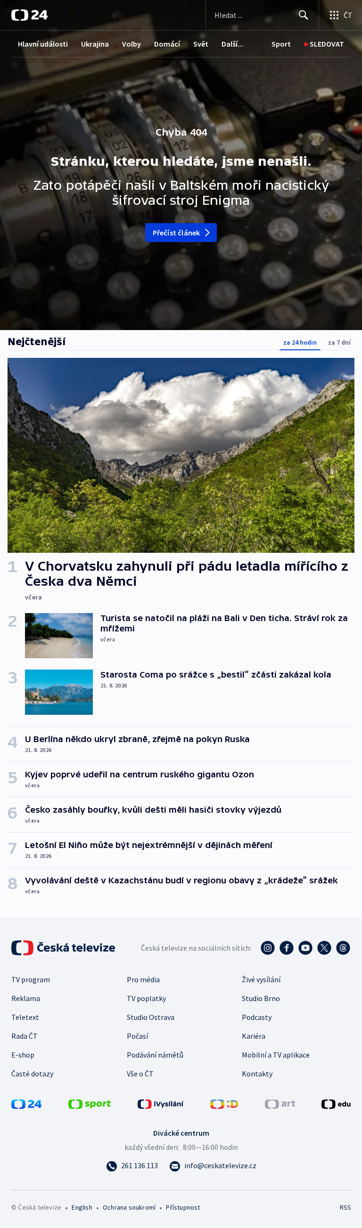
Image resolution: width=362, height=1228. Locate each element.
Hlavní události (43, 43)
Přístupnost (183, 1207)
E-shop (22, 1054)
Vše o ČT (140, 1073)
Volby (131, 43)
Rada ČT (24, 1036)
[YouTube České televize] (305, 947)
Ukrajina (95, 43)
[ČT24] (29, 15)
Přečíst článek (176, 232)
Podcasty (257, 1017)
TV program (30, 979)
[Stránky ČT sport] (89, 1103)
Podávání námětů (155, 1054)
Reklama (25, 998)
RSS (345, 1207)
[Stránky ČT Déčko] (224, 1103)
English (82, 1207)
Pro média (143, 979)
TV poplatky (146, 998)
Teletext (25, 1017)
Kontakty (257, 1073)
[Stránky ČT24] (26, 1103)
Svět (200, 43)
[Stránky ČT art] (280, 1103)
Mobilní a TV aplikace (276, 1054)
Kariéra (253, 1036)
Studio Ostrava (150, 1017)
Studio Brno (261, 998)
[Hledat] (303, 15)
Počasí (137, 1036)
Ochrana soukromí (129, 1207)
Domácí (167, 43)
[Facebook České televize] (286, 947)
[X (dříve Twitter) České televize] (324, 947)
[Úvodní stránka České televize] (64, 947)
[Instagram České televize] (267, 947)
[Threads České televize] (343, 947)
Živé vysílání (261, 979)
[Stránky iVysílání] (161, 1103)
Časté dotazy (32, 1073)
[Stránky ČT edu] (336, 1103)
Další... (232, 43)
